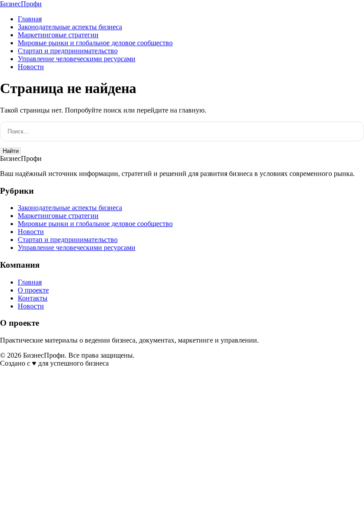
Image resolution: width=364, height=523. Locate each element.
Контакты (32, 298)
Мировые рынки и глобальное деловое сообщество (95, 43)
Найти (11, 151)
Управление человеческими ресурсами (76, 58)
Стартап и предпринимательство (68, 51)
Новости (31, 66)
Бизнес (21, 4)
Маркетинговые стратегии (58, 35)
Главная (30, 19)
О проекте (33, 290)
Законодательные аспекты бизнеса (70, 27)
